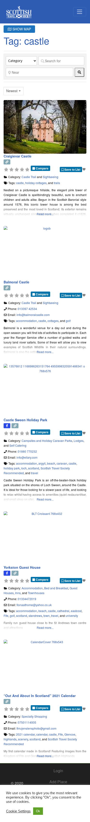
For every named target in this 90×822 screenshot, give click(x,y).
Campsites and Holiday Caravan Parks (47, 441)
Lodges (79, 441)
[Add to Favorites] (84, 169)
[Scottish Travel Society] (19, 10)
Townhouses (36, 593)
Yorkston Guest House (22, 567)
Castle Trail (29, 177)
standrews (35, 616)
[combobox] (14, 91)
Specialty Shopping (34, 716)
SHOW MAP (21, 29)
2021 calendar (25, 734)
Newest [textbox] (12, 91)
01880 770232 (27, 451)
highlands (10, 739)
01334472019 (27, 599)
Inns (18, 593)
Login (58, 770)
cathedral (63, 611)
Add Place (58, 781)
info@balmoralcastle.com (33, 315)
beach (51, 463)
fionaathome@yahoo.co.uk (34, 605)
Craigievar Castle (17, 156)
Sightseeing (50, 177)
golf (68, 321)
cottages (53, 321)
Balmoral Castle (16, 282)
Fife (6, 616)
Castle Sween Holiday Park (25, 419)
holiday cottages (36, 183)
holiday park (12, 468)
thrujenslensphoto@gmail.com (36, 728)
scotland (33, 468)
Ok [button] (38, 811)
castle (20, 183)
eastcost (76, 611)
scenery (23, 739)
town (46, 616)
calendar (42, 734)
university (72, 616)
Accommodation (32, 588)
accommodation (26, 321)
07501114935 (27, 722)
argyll (42, 463)
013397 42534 (27, 309)
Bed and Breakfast (56, 588)
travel (34, 473)
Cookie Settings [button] (18, 811)
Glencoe (69, 734)
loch (24, 468)
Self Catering (17, 445)
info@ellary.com (27, 457)
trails (57, 183)
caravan (62, 463)
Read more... (45, 214)
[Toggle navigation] (79, 11)
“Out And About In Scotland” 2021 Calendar (40, 695)
